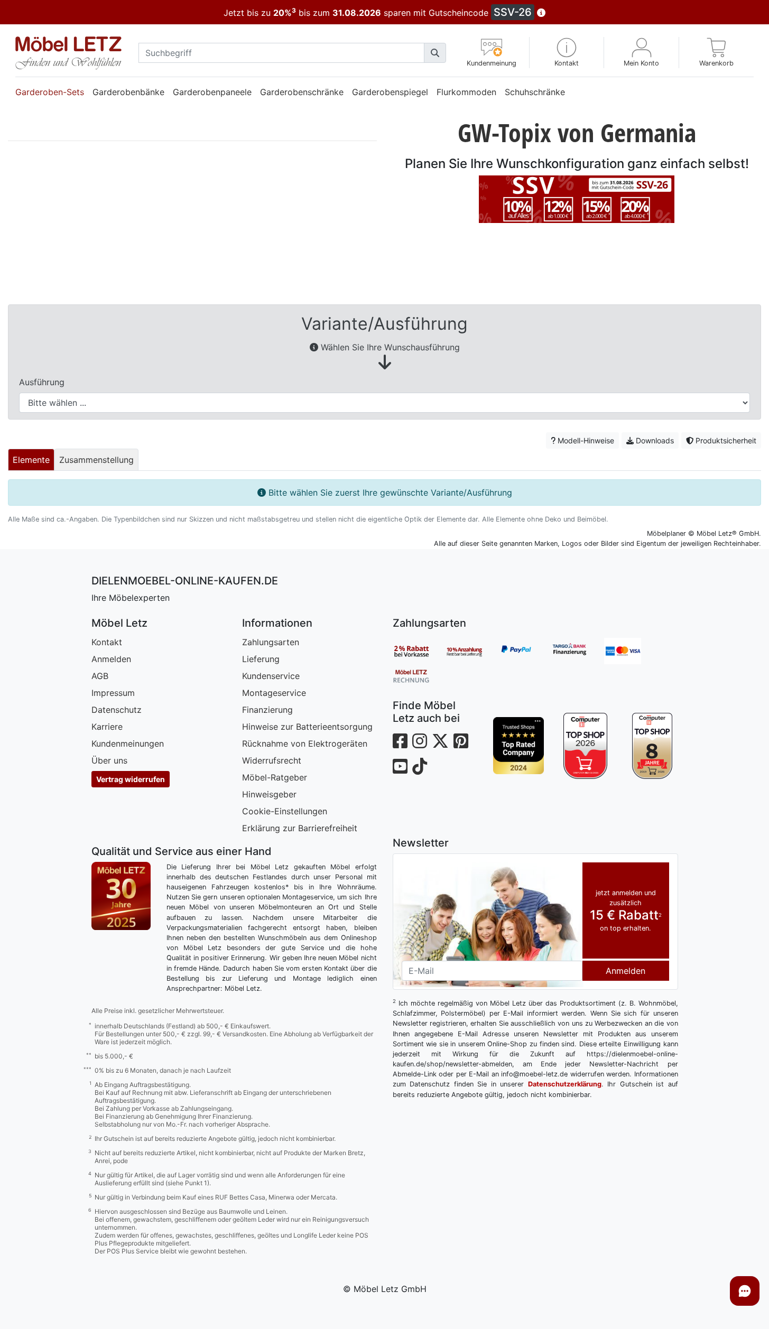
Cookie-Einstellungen (284, 811)
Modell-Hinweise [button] (584, 440)
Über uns (109, 760)
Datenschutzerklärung (564, 1084)
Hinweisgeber (269, 794)
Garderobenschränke (302, 92)
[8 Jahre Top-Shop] (652, 745)
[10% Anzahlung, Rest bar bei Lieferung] (472, 651)
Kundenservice (271, 676)
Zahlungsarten (270, 642)
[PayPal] (524, 651)
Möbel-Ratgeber (274, 777)
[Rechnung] (419, 675)
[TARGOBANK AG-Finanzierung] (577, 651)
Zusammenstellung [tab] (96, 459)
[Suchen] (435, 53)
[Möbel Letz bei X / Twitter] (440, 741)
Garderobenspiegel (390, 92)
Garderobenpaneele (212, 92)
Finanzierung (267, 709)
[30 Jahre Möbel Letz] (121, 895)
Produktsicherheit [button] (724, 440)
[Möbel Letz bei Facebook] (400, 741)
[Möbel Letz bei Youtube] (400, 766)
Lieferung (261, 659)
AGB (99, 676)
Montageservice (274, 692)
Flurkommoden (466, 92)
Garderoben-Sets (49, 92)
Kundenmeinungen (127, 743)
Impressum (113, 692)
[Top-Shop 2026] (585, 745)
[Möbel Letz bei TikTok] (419, 766)
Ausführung (41, 382)
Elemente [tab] (31, 459)
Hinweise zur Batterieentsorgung (307, 726)
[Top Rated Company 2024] (518, 745)
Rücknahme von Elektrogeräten (304, 743)
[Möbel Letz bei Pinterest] (460, 741)
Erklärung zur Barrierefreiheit (299, 828)
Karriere (107, 726)
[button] (567, 52)
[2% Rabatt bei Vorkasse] (419, 651)
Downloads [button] (654, 440)
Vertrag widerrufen (130, 779)
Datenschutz (116, 709)
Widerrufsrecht (271, 760)
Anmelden (111, 659)
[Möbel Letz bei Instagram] (419, 741)
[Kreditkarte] (630, 651)
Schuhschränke (535, 92)
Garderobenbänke (128, 92)
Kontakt (106, 642)
